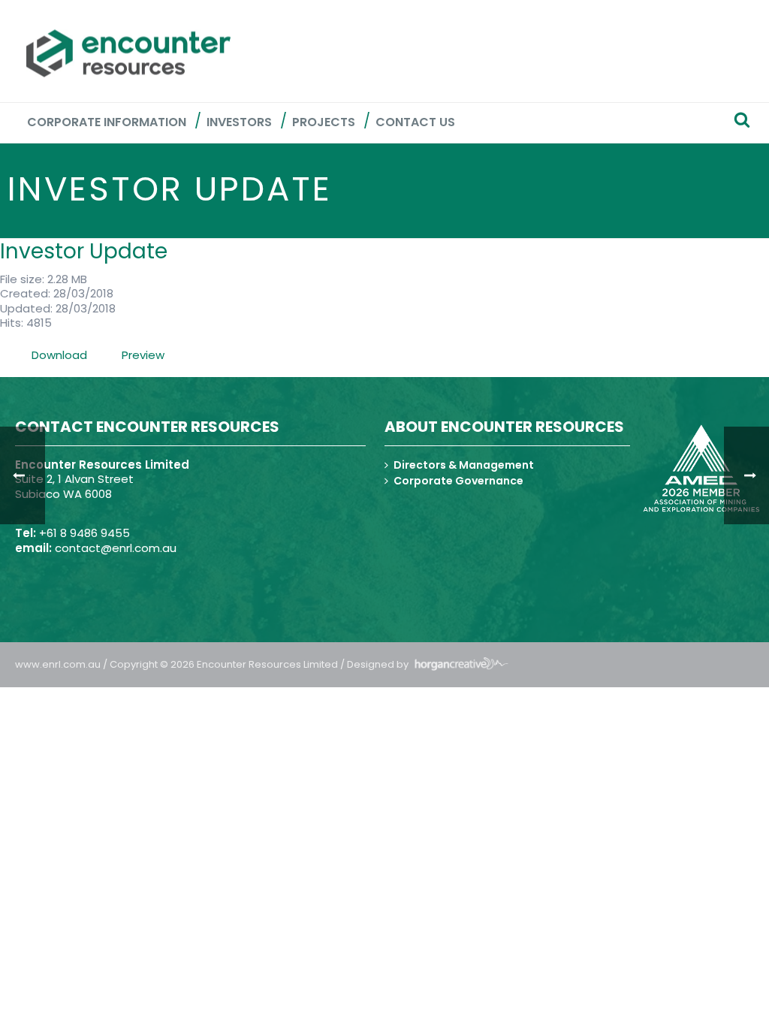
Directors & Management (464, 464)
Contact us (415, 122)
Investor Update (83, 251)
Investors (239, 122)
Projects (323, 122)
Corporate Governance (458, 480)
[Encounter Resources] (128, 53)
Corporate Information (106, 122)
